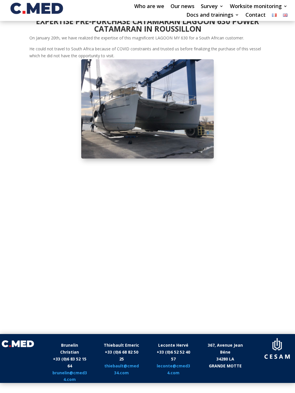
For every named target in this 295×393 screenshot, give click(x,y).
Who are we (149, 6)
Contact (255, 15)
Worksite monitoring (256, 6)
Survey (209, 6)
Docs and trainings (209, 15)
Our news (182, 6)
